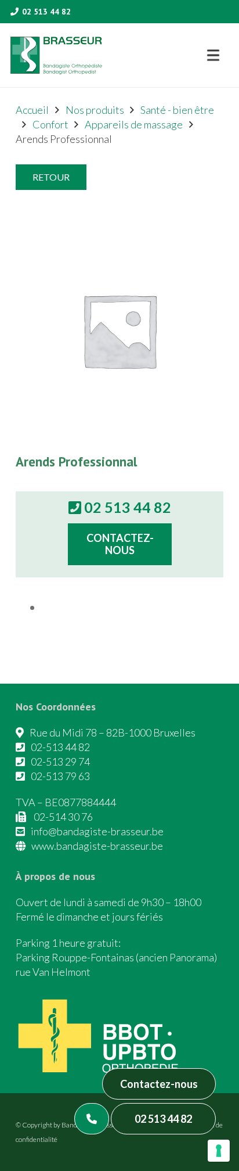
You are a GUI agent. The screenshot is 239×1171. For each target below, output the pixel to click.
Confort (50, 124)
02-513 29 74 (60, 761)
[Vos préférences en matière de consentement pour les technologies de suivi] (219, 1151)
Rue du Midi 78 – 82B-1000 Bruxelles (112, 732)
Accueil (32, 109)
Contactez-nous (159, 1083)
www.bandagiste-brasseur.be (97, 845)
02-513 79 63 (60, 776)
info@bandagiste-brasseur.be (97, 831)
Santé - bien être (177, 109)
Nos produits (95, 109)
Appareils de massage (134, 124)
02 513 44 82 (163, 1118)
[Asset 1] (56, 55)
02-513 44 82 (60, 747)
